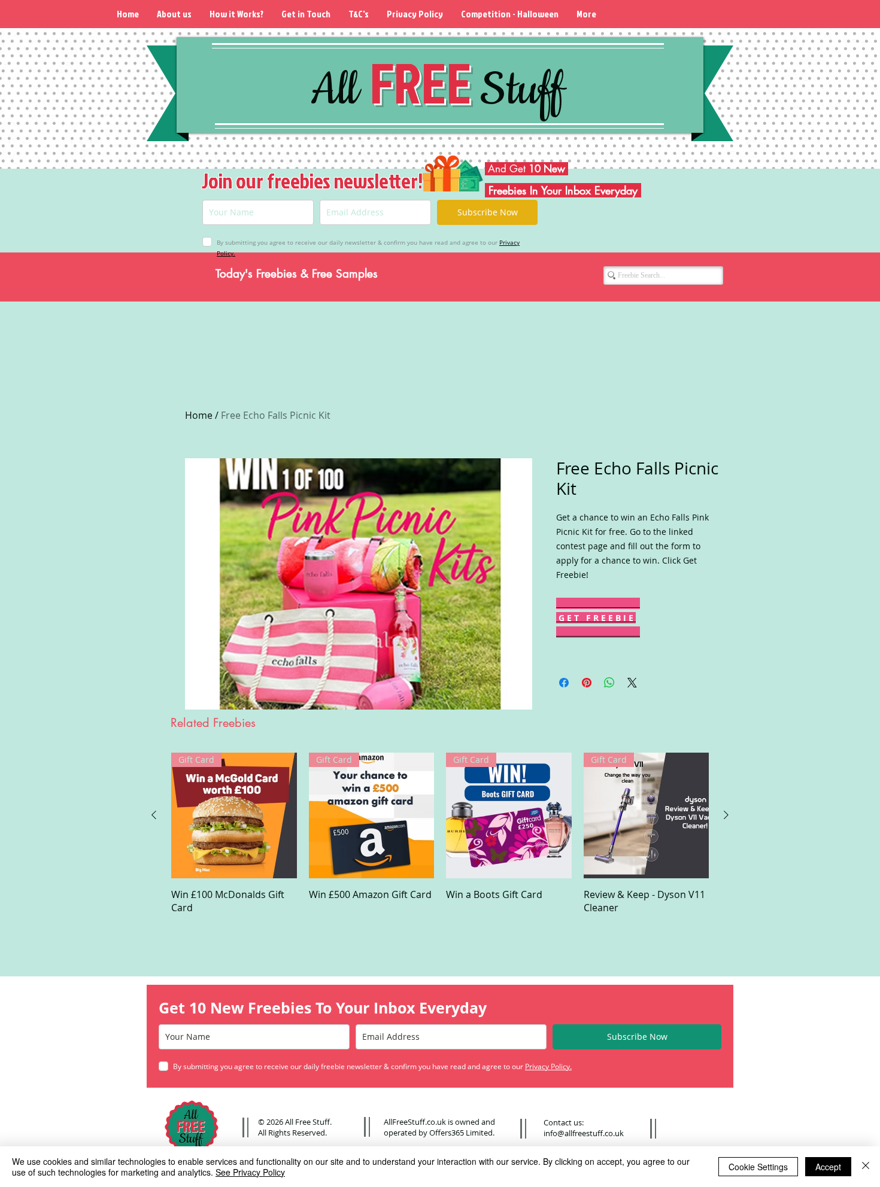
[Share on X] (632, 682)
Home (199, 415)
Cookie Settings (758, 1167)
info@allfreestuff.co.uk (584, 1133)
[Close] (865, 1166)
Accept (828, 1167)
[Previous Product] (154, 815)
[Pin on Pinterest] (586, 682)
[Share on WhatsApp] (609, 682)
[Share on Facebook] (564, 682)
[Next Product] (726, 815)
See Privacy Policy (250, 1172)
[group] (440, 833)
